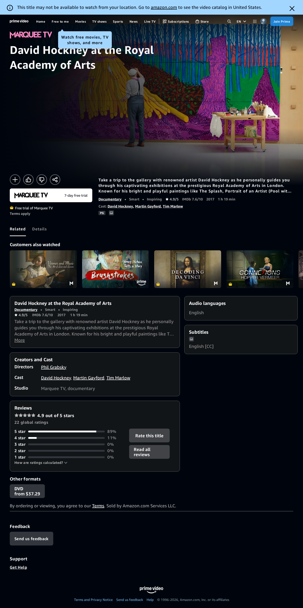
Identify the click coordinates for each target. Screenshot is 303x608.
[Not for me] (41, 179)
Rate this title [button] (150, 435)
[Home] (19, 21)
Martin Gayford (148, 206)
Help (150, 600)
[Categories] (254, 21)
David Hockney (120, 206)
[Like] (28, 179)
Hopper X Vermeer (259, 269)
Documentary (110, 199)
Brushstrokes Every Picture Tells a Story (115, 269)
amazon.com (164, 7)
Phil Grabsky (53, 367)
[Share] (55, 179)
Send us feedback (129, 600)
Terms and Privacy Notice (93, 600)
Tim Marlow (173, 206)
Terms (98, 505)
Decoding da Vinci (187, 269)
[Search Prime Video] (229, 21)
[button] (40, 462)
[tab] (18, 229)
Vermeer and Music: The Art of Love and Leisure (43, 269)
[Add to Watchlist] (15, 179)
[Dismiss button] (292, 8)
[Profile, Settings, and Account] (263, 21)
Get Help (18, 567)
